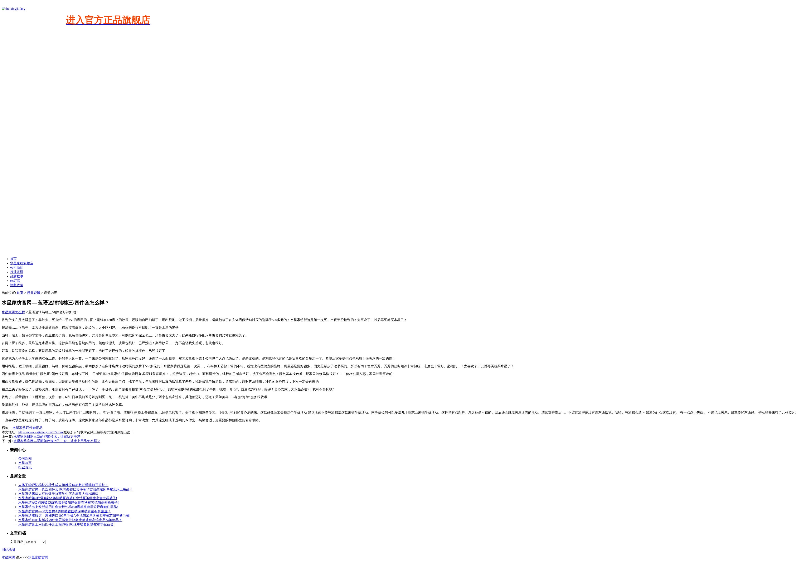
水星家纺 (8, 557)
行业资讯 (16, 272)
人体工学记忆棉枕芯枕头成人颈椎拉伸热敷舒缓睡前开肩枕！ (63, 485)
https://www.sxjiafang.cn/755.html (41, 432)
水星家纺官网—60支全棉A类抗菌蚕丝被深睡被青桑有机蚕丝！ (64, 511)
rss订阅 (15, 280)
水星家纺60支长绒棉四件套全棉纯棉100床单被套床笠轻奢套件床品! (68, 507)
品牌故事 (16, 276)
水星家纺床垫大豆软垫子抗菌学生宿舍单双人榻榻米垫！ (60, 493)
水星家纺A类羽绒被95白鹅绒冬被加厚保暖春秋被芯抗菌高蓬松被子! (68, 502)
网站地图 (8, 549)
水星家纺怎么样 (13, 312)
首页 (13, 259)
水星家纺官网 (38, 557)
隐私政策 (16, 285)
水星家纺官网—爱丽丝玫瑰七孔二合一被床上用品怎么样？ (57, 441)
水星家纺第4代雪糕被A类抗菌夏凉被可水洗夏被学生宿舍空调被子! (67, 498)
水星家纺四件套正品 (28, 428)
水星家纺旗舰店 (21, 263)
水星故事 (25, 463)
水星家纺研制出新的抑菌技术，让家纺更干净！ (49, 436)
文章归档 (16, 542)
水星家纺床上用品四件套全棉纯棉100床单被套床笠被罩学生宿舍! (66, 524)
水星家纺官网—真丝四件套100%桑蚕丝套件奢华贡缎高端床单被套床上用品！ (75, 489)
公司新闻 (16, 267)
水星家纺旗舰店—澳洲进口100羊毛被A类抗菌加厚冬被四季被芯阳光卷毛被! (74, 515)
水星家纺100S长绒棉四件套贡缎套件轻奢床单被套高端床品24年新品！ (70, 520)
